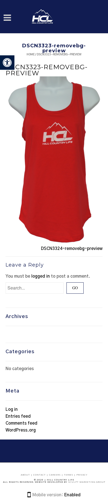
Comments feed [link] (21, 423)
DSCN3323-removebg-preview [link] (47, 70)
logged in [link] (40, 276)
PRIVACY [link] (82, 474)
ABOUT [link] (26, 474)
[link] (7, 62)
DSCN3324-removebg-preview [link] (71, 249)
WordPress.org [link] (21, 430)
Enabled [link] (72, 495)
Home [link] (31, 54)
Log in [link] (12, 409)
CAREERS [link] (55, 474)
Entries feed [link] (18, 416)
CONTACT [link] (40, 474)
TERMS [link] (69, 474)
